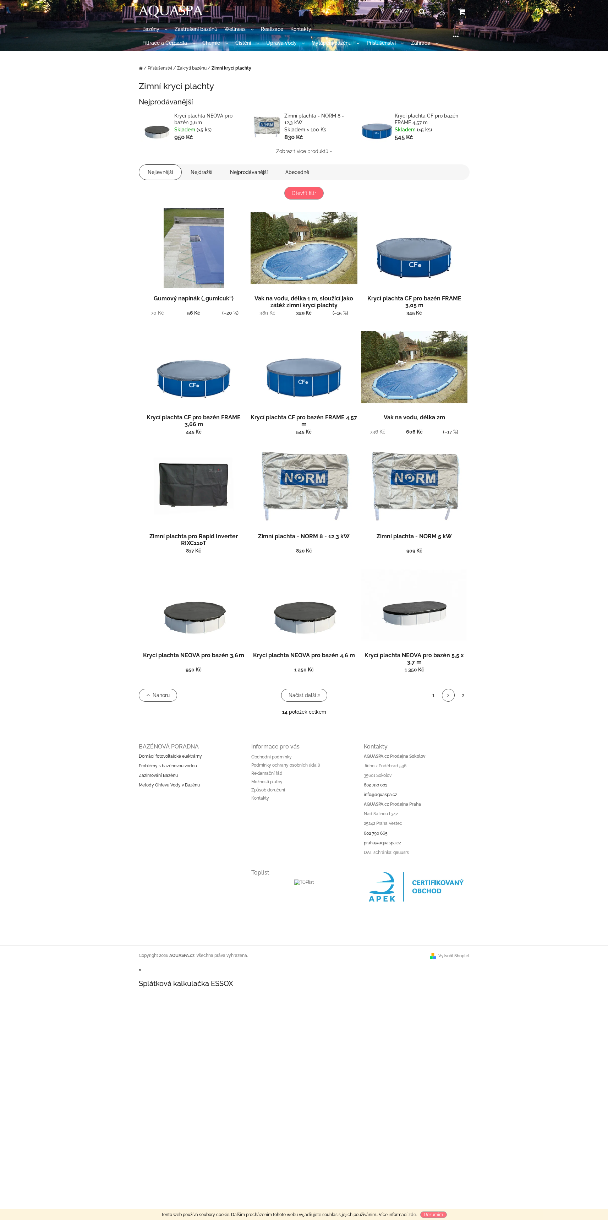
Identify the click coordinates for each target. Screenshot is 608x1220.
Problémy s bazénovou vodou (168, 765)
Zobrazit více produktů (302, 151)
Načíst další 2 (304, 695)
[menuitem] (155, 29)
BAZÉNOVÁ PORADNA (169, 746)
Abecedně (297, 172)
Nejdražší (201, 172)
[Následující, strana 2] (448, 695)
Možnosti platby (267, 781)
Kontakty (260, 798)
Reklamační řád (267, 773)
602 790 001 (375, 785)
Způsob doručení (268, 790)
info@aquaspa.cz (380, 794)
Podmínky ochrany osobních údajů (285, 765)
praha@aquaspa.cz (382, 842)
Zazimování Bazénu (158, 775)
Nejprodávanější (249, 172)
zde (412, 1214)
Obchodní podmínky (271, 757)
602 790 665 (376, 833)
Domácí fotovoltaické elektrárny (170, 756)
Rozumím (433, 1214)
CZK (398, 11)
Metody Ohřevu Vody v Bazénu (169, 785)
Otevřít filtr (304, 193)
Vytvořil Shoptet (454, 955)
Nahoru (161, 695)
